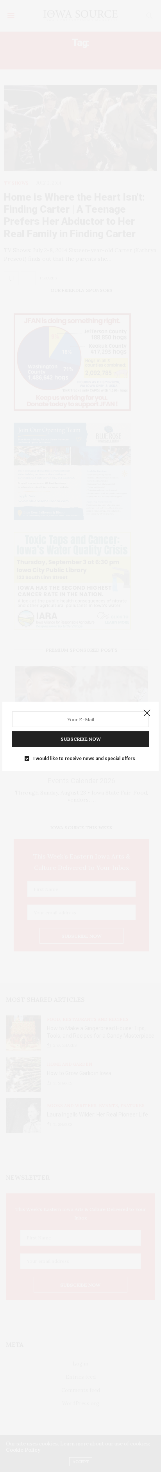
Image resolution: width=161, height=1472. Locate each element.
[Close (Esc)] (147, 713)
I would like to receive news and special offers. (84, 758)
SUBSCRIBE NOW (81, 739)
